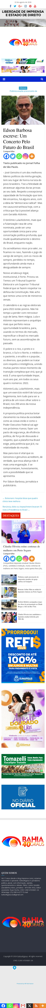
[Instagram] (25, 156)
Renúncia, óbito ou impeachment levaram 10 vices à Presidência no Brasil (22, 508)
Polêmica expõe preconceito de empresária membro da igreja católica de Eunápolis (28, 579)
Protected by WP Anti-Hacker (24, 983)
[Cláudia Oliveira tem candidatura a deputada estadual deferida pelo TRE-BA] (9, 613)
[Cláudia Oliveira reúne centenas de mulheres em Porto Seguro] (23, 521)
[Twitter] (13, 156)
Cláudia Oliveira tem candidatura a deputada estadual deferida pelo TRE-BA (29, 616)
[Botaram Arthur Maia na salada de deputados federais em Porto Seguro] (9, 588)
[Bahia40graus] (23, 10)
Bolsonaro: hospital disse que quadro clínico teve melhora (20, 500)
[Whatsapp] (19, 156)
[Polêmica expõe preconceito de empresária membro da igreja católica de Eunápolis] (9, 576)
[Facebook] (6, 156)
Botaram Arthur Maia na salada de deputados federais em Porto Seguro (30, 590)
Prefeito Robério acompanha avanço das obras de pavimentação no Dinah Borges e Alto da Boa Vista (30, 604)
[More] (32, 156)
